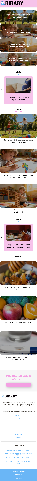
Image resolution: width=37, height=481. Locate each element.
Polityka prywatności (18, 471)
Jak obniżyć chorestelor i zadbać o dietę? (18, 322)
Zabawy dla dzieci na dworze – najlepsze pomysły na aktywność (18, 16)
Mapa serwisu (18, 475)
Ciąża (18, 72)
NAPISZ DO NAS (18, 385)
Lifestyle (18, 219)
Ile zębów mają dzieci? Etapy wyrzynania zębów (18, 454)
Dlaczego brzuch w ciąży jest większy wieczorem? (18, 98)
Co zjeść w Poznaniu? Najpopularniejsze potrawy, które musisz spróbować (18, 450)
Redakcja (18, 416)
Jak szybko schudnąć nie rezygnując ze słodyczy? (18, 288)
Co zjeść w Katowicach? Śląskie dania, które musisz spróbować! (18, 246)
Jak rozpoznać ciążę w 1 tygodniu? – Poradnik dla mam (18, 358)
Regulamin (18, 478)
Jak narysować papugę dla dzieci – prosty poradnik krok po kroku (18, 31)
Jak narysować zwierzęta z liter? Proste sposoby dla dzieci (18, 59)
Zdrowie (18, 257)
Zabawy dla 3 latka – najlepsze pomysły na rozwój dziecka (18, 45)
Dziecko (18, 109)
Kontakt (18, 419)
